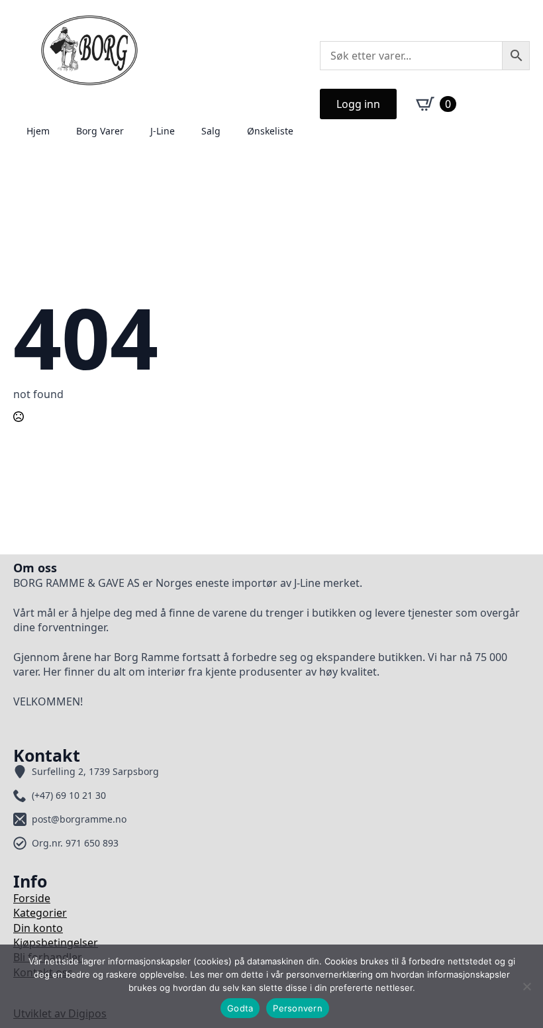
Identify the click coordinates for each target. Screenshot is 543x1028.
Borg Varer (100, 131)
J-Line (162, 131)
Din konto (38, 928)
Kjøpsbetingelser (55, 942)
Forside (31, 898)
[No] (526, 986)
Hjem (38, 131)
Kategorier (40, 912)
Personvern (297, 1008)
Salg (211, 131)
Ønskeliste (270, 131)
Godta (240, 1008)
